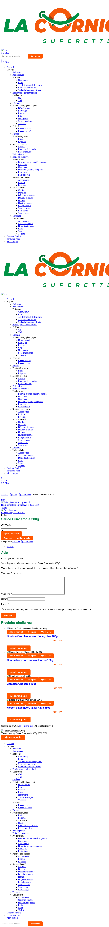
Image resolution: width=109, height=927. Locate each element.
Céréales (16, 103)
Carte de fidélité (14, 236)
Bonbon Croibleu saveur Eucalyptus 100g (32, 636)
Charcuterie (23, 167)
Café (20, 98)
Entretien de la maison (28, 149)
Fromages (22, 172)
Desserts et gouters (26, 226)
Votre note (6, 573)
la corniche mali (26, 726)
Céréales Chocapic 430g (21, 684)
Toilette (21, 234)
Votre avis (6, 594)
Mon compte (12, 241)
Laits (20, 228)
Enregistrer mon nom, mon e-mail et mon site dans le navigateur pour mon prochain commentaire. (48, 609)
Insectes (21, 113)
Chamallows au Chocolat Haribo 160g (30, 660)
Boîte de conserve (20, 157)
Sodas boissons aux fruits (29, 90)
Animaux (16, 72)
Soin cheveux (24, 208)
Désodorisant (24, 108)
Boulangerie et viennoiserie (24, 93)
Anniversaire (18, 75)
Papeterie (22, 185)
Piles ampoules (25, 152)
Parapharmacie (24, 205)
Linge (20, 116)
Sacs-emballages (25, 121)
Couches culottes (25, 223)
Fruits (20, 139)
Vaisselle (22, 123)
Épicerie (13, 494)
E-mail (5, 604)
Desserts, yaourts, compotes (30, 169)
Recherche (35, 56)
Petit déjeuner (18, 154)
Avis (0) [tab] (10, 546)
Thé (20, 100)
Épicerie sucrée (25, 131)
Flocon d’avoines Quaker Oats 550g (28, 707)
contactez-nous (13, 239)
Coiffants (22, 190)
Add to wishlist (23, 538)
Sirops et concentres (27, 87)
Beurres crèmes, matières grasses (32, 162)
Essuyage (22, 111)
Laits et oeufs (24, 175)
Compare (8, 538)
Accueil (10, 67)
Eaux (20, 82)
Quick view (46, 632)
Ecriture (21, 182)
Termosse (16, 216)
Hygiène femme (25, 203)
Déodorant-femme (26, 195)
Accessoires (23, 180)
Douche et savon (25, 198)
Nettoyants (23, 118)
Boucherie (22, 164)
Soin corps (23, 210)
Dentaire (22, 193)
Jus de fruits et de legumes (30, 85)
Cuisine (21, 146)
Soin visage (23, 213)
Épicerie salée (24, 128)
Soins (20, 231)
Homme (21, 200)
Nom (4, 599)
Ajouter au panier (11, 534)
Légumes (22, 141)
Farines (15, 134)
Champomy (23, 80)
